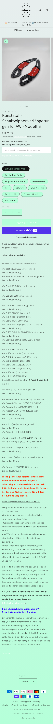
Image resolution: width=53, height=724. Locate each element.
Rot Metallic (11, 194)
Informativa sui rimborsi (20, 705)
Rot (6, 188)
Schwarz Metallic (32, 194)
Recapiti (40, 714)
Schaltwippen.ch (25, 702)
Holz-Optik (10, 200)
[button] (6, 10)
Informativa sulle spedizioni (23, 714)
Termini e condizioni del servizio (28, 709)
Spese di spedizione (20, 137)
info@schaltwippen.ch (13, 603)
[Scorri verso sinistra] (20, 106)
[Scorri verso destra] (33, 106)
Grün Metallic (37, 188)
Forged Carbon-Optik (15, 181)
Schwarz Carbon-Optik (16, 169)
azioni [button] (7, 653)
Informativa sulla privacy (41, 705)
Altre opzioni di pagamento (26, 237)
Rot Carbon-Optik (13, 175)
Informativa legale (28, 718)
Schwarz (20, 188)
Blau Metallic (40, 182)
